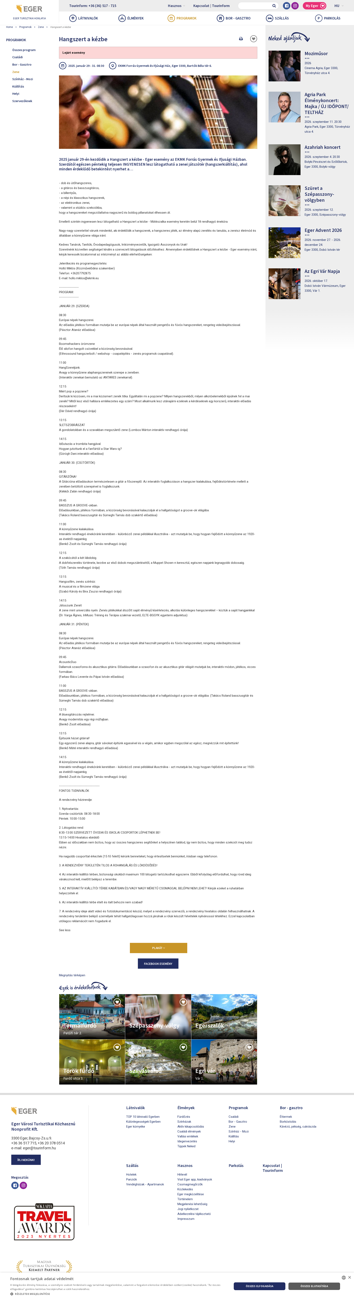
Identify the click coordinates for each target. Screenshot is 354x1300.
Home (9, 27)
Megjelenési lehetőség (192, 1204)
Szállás (282, 18)
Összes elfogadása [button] (259, 1286)
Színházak (184, 1121)
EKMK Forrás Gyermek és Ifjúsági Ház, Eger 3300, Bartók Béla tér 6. (165, 66)
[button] (118, 1294)
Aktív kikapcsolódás (190, 1126)
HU (337, 5)
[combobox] (344, 1278)
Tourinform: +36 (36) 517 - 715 (92, 5)
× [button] (349, 1277)
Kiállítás (18, 86)
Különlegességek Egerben (143, 1121)
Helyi (15, 93)
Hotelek (131, 1174)
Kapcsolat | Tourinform (211, 5)
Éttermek (286, 1117)
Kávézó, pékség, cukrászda (298, 1126)
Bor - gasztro (238, 18)
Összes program (24, 50)
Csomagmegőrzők (190, 1184)
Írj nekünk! (26, 1160)
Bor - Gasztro (22, 64)
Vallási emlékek (187, 1136)
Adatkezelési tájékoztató (194, 1214)
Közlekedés (185, 1189)
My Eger (312, 5)
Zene (41, 27)
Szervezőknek (22, 101)
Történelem (185, 1199)
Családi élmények (189, 1131)
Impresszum (185, 1219)
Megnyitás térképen (72, 975)
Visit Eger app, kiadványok (194, 1179)
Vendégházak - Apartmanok (145, 1184)
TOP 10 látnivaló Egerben (143, 1117)
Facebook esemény (158, 964)
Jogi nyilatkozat (188, 1209)
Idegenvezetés (187, 1141)
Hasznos (175, 5)
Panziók (131, 1179)
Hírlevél (182, 1174)
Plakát (157, 948)
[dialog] (177, 1286)
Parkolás (329, 18)
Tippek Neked (186, 1146)
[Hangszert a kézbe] (158, 112)
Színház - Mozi (22, 79)
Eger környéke (135, 1126)
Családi (17, 57)
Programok (186, 18)
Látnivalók (88, 18)
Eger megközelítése (190, 1194)
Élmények (135, 18)
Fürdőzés (183, 1117)
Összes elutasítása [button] (314, 1286)
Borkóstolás (288, 1121)
